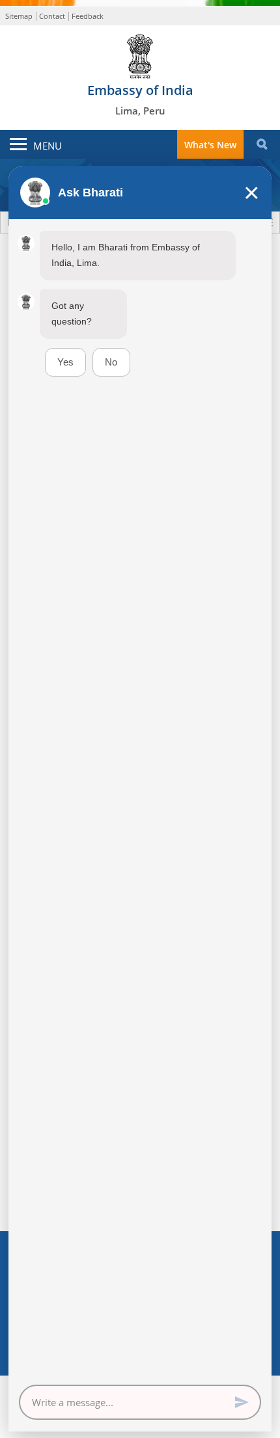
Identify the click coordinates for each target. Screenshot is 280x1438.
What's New (210, 145)
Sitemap (19, 16)
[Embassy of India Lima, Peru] (140, 53)
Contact (52, 16)
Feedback (88, 16)
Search (262, 144)
